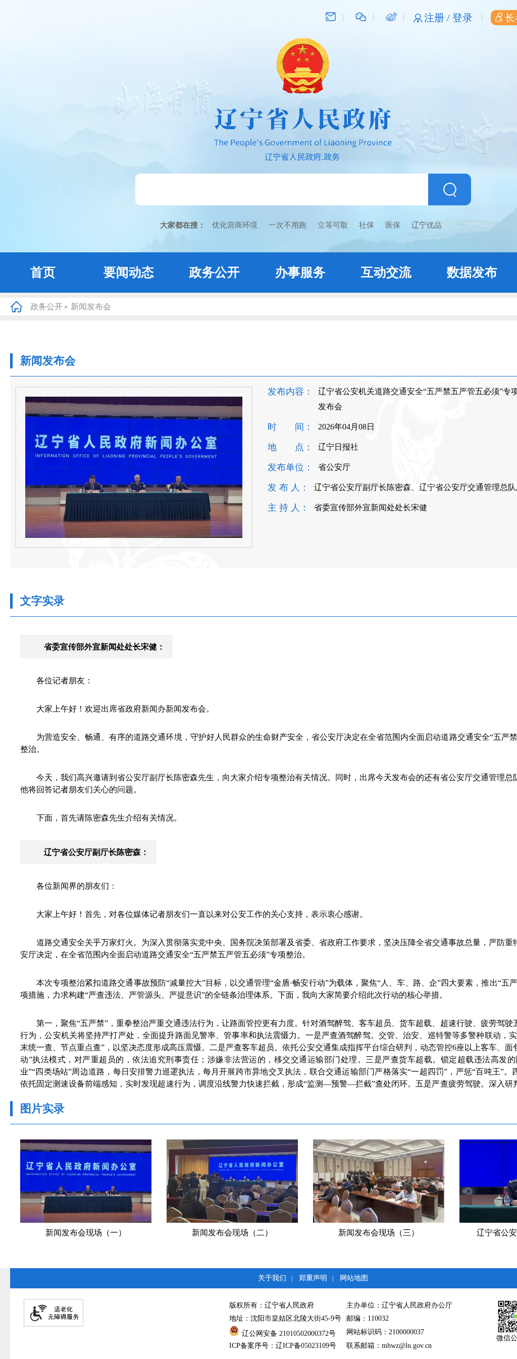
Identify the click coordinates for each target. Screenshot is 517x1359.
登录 (462, 17)
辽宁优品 (426, 225)
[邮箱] (331, 16)
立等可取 (333, 225)
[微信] (361, 16)
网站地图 (354, 1278)
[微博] (391, 16)
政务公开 (214, 272)
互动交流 (386, 272)
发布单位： (290, 467)
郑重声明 (313, 1278)
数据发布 (472, 272)
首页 (43, 272)
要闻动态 (129, 272)
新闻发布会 (91, 306)
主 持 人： (288, 508)
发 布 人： (288, 487)
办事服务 (300, 272)
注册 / (438, 17)
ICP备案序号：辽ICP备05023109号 (282, 1345)
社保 (366, 225)
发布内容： (290, 392)
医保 (392, 225)
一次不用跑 (287, 225)
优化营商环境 (234, 225)
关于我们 (272, 1278)
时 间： (290, 427)
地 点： (290, 447)
